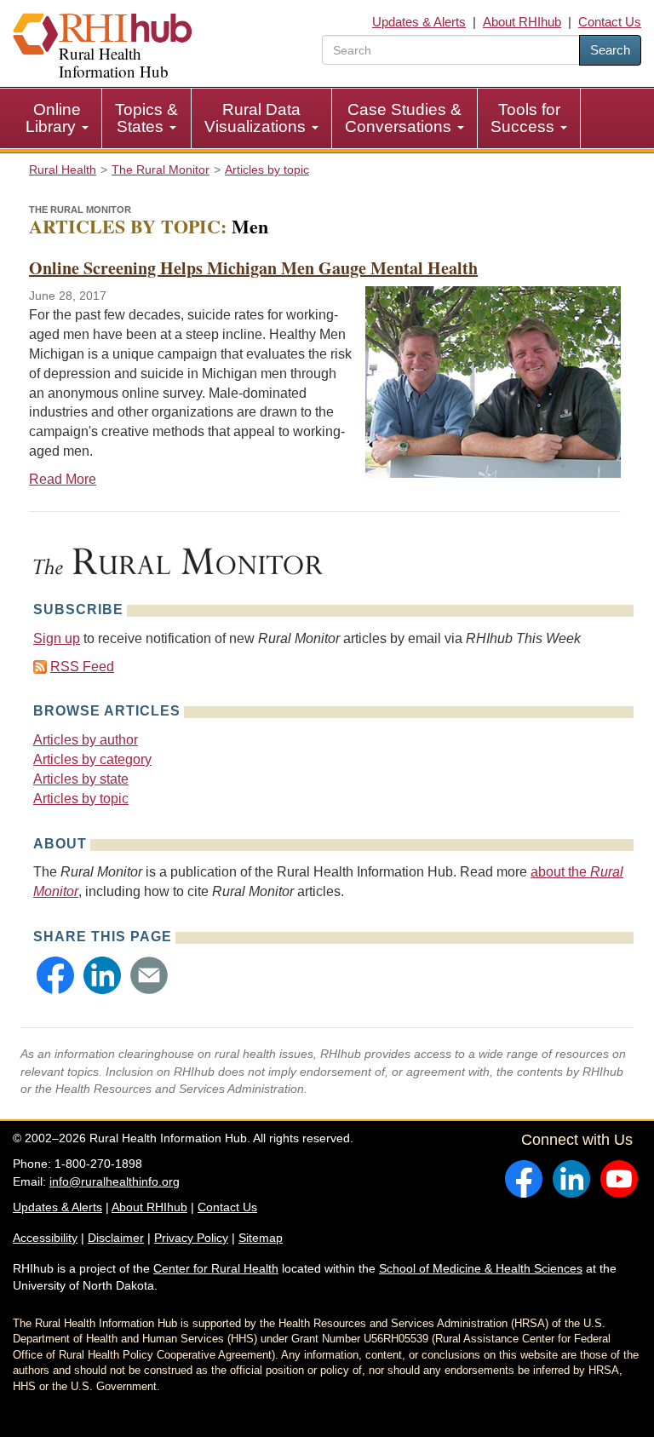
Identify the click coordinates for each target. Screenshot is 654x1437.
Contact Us (609, 21)
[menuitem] (57, 118)
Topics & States (146, 118)
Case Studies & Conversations (403, 118)
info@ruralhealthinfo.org (114, 1181)
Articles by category (92, 759)
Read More (62, 479)
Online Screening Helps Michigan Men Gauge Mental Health (253, 268)
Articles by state (81, 779)
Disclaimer (116, 1237)
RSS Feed (82, 666)
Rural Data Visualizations (257, 118)
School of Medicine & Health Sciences (480, 1268)
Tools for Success (525, 118)
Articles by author (85, 740)
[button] (55, 975)
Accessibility (45, 1237)
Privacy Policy (191, 1237)
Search (610, 50)
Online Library (53, 118)
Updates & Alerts (419, 21)
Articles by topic (81, 798)
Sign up (56, 638)
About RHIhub (522, 21)
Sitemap (260, 1237)
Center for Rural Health (215, 1268)
